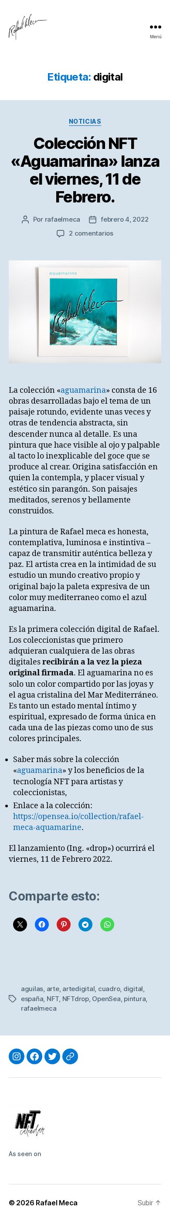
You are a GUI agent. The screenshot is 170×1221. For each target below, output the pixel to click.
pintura (135, 999)
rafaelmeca (62, 219)
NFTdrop (75, 999)
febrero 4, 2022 (124, 219)
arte (53, 989)
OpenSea (106, 999)
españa (32, 999)
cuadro (109, 989)
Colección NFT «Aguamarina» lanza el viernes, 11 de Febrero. (84, 170)
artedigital (78, 989)
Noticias (85, 121)
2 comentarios (91, 233)
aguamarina (83, 390)
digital (133, 989)
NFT (53, 999)
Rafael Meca (57, 1202)
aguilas (32, 989)
